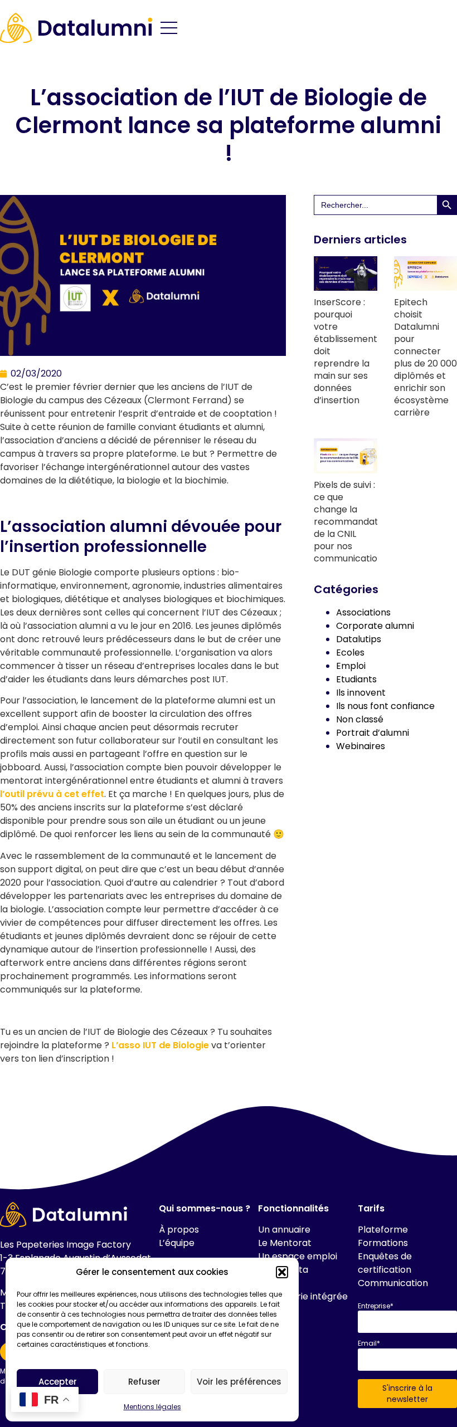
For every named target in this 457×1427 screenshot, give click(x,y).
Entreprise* (375, 1306)
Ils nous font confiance (385, 706)
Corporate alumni (375, 625)
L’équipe (177, 1243)
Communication (393, 1283)
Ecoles (350, 652)
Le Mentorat (285, 1243)
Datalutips (358, 639)
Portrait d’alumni (372, 732)
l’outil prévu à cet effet (52, 794)
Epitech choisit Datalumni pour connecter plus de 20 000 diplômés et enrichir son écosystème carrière (425, 357)
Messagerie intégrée (303, 1296)
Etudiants (356, 679)
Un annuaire (284, 1229)
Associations (363, 612)
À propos (179, 1229)
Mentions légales (152, 1406)
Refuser (144, 1381)
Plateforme (383, 1229)
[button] (282, 1272)
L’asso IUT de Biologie (159, 1045)
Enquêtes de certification (385, 1263)
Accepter (57, 1381)
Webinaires (360, 746)
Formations (383, 1243)
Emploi (351, 665)
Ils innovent (361, 692)
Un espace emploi (297, 1256)
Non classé (359, 719)
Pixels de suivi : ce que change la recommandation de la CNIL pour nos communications (352, 521)
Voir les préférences (239, 1381)
